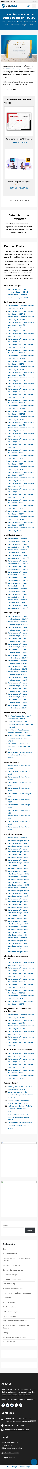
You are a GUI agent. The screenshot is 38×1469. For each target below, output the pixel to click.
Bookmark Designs (10, 1253)
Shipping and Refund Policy (11, 1448)
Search (5, 1225)
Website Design (9, 1342)
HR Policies (7, 1298)
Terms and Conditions (9, 1442)
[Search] (25, 6)
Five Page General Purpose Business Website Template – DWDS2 (19, 747)
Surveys (6, 1332)
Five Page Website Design (13, 1288)
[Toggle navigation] (34, 6)
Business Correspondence (13, 1270)
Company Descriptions (12, 1279)
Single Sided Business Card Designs (16, 1321)
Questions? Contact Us (10, 1453)
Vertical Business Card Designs (14, 1337)
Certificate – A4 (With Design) (19, 139)
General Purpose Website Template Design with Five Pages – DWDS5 (20, 724)
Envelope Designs (9, 1284)
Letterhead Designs (10, 1311)
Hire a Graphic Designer (19, 181)
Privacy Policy (6, 1445)
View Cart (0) (13, 1467)
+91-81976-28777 (9, 1)
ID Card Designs (9, 1302)
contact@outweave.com (19, 1430)
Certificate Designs (10, 1274)
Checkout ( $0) (26, 1467)
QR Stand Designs (9, 1316)
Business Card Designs (11, 1265)
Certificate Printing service (16, 69)
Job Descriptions (9, 1307)
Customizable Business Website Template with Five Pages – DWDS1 (20, 755)
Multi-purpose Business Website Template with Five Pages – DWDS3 (20, 738)
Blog (4, 1249)
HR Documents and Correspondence (17, 1293)
